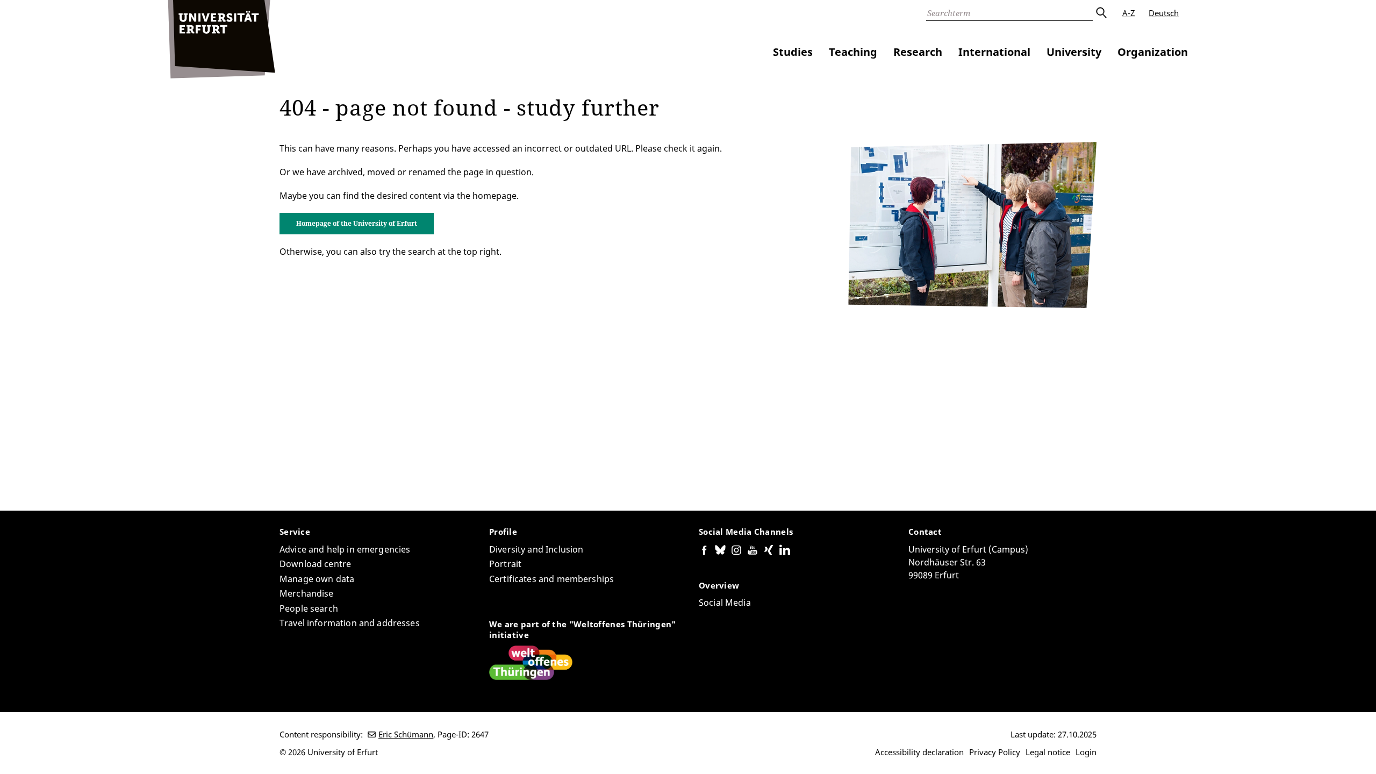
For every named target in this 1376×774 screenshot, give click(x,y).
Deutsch (1164, 13)
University (1074, 52)
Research (917, 52)
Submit (1101, 13)
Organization (1152, 52)
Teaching (853, 52)
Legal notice (1048, 752)
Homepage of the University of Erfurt (356, 223)
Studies (793, 52)
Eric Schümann (405, 734)
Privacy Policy (994, 752)
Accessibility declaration (919, 752)
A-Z (1128, 13)
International (994, 52)
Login (1086, 752)
